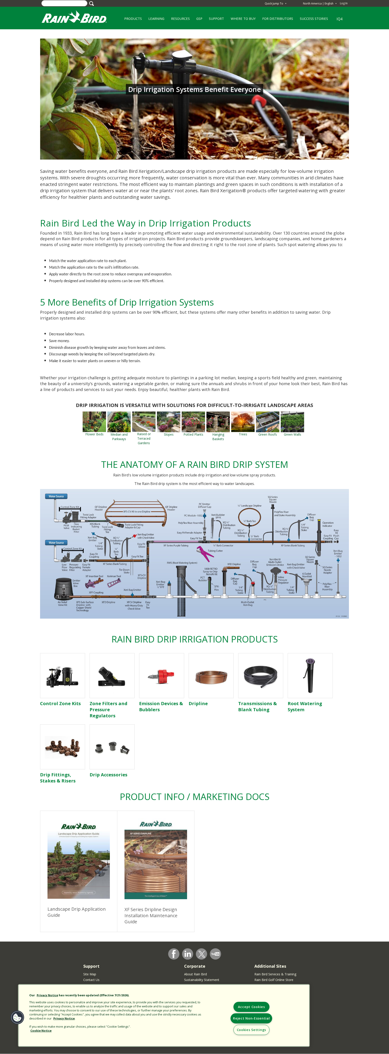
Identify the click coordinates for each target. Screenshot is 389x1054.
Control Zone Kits (60, 703)
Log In (344, 3)
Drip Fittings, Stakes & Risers (58, 778)
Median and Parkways (119, 436)
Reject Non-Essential (251, 1018)
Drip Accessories (108, 775)
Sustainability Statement (201, 980)
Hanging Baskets (218, 436)
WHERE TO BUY (241, 20)
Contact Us (91, 980)
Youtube (215, 954)
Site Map (89, 974)
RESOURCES (179, 20)
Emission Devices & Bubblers (161, 706)
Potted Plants (193, 434)
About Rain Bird (195, 974)
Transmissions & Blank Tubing (257, 706)
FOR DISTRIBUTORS (277, 18)
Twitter (201, 954)
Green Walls (292, 434)
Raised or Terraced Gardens (144, 438)
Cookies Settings (251, 1030)
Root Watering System (305, 706)
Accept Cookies (251, 1007)
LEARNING (154, 20)
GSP (197, 20)
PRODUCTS (131, 20)
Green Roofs (267, 434)
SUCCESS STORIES (312, 20)
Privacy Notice (47, 995)
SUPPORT (216, 18)
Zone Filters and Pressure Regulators (108, 709)
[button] (17, 1017)
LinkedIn (188, 954)
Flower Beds (94, 434)
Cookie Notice (41, 1031)
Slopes (169, 434)
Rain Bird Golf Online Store (273, 980)
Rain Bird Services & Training (275, 974)
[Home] (78, 18)
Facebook (174, 954)
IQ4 (339, 18)
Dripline (198, 703)
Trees (243, 434)
